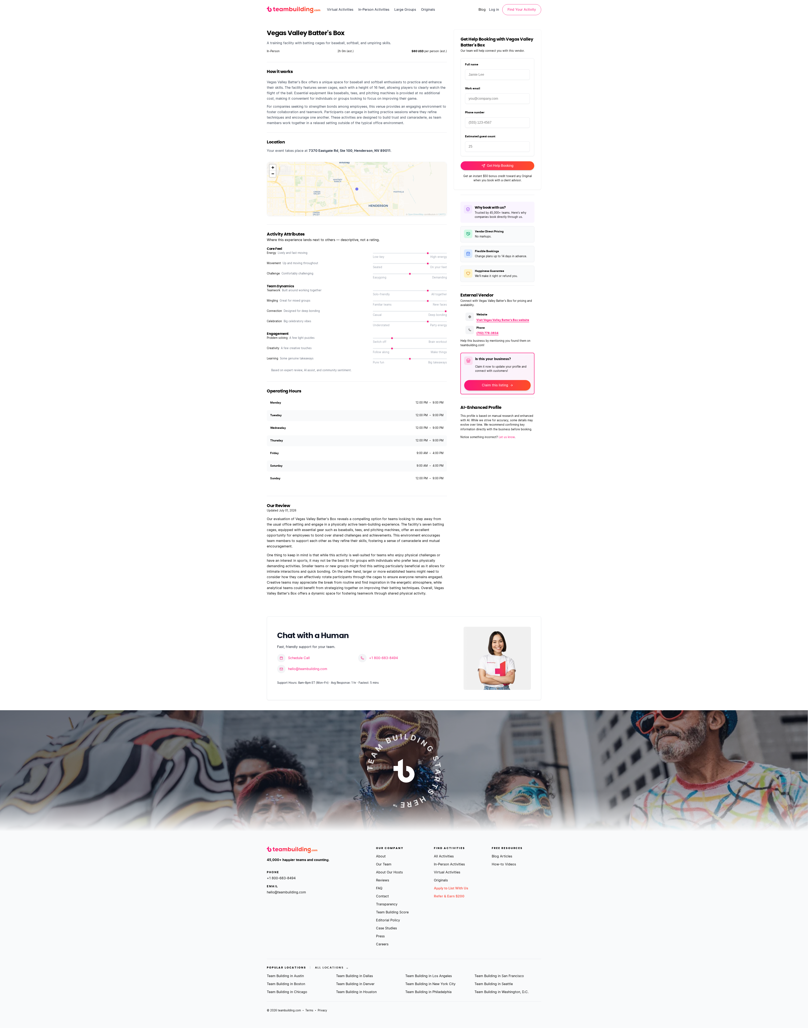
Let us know (507, 437)
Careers (382, 944)
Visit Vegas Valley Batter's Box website (502, 320)
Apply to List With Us (451, 888)
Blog (482, 9)
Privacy (322, 1010)
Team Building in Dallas (354, 976)
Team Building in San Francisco (499, 976)
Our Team (383, 864)
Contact (382, 896)
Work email (472, 88)
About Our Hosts (389, 872)
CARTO (442, 214)
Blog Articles (502, 856)
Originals (428, 9)
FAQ (379, 888)
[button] (273, 167)
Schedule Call (299, 658)
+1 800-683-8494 (383, 658)
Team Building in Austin (285, 976)
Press (380, 936)
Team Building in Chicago (287, 992)
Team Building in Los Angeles (428, 976)
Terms (309, 1010)
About (381, 856)
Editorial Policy (388, 920)
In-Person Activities (373, 9)
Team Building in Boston (286, 984)
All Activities (444, 856)
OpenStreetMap (416, 214)
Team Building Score (392, 912)
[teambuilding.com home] (293, 9)
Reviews (382, 880)
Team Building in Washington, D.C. (501, 992)
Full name (471, 64)
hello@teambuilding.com (307, 669)
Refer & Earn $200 (449, 896)
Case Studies (386, 928)
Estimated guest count (480, 136)
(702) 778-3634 (487, 333)
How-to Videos (504, 864)
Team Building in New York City (430, 984)
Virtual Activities (340, 9)
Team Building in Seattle (493, 984)
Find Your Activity (522, 9)
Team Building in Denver (355, 984)
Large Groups (405, 9)
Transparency (386, 904)
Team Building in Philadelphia (428, 992)
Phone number (474, 112)
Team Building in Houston (356, 992)
